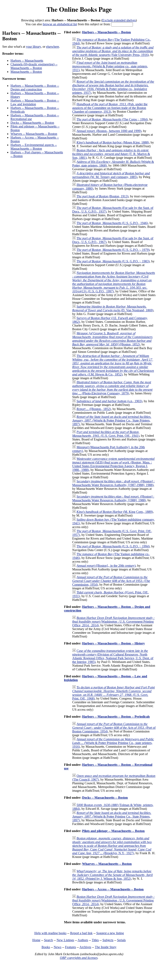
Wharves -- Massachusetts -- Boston (33, 134)
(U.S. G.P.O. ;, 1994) (113, 546)
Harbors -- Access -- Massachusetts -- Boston (113, 889)
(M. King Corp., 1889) (115, 511)
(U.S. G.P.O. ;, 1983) (113, 261)
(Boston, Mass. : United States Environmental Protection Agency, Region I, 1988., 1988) (113, 464)
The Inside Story (105, 947)
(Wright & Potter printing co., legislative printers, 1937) (113, 87)
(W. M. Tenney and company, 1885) (111, 175)
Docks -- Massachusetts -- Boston (32, 122)
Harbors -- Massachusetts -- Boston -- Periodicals (116, 716)
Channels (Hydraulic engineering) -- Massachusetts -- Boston (33, 66)
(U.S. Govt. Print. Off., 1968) (113, 693)
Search (48, 940)
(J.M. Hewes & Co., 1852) (113, 365)
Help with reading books (50, 933)
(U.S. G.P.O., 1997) (113, 282)
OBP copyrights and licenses (79, 958)
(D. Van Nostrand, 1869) (112, 308)
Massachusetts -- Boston (26, 71)
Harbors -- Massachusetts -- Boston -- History (113, 643)
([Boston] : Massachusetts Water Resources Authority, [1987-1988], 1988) (113, 483)
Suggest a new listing (110, 933)
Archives (85, 947)
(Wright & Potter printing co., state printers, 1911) (110, 66)
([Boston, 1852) (112, 338)
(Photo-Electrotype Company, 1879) (112, 387)
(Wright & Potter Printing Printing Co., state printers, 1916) (113, 742)
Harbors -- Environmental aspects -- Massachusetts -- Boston (33, 146)
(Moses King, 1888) (113, 142)
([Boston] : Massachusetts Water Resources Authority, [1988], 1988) (113, 498)
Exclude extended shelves (119, 20)
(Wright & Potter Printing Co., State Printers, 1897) (111, 420)
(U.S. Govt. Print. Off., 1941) (105, 433)
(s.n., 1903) (109, 401)
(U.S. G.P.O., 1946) (112, 223)
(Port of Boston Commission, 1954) (114, 727)
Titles (95, 940)
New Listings (65, 940)
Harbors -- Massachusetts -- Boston (106, 32)
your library (33, 46)
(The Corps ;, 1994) (112, 119)
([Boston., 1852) (94, 409)
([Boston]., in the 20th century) (106, 565)
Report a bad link (81, 933)
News (57, 947)
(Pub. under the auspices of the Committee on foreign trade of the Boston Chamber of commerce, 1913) (110, 107)
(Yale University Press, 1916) (112, 51)
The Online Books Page (79, 9)
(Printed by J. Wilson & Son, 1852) (112, 874)
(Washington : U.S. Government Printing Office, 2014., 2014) (113, 621)
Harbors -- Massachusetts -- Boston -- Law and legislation (34, 102)
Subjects (107, 940)
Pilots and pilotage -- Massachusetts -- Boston (113, 831)
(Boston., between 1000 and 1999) (109, 131)
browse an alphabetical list (60, 24)
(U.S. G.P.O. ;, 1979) (113, 249)
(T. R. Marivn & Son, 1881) (111, 153)
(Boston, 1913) (102, 196)
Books (46, 947)
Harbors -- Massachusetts (26, 60)
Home (36, 940)
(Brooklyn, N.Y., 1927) (112, 846)
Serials (121, 940)
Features (70, 947)
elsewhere (52, 46)
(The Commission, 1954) (111, 580)
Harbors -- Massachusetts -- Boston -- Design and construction (34, 87)
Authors (83, 940)
